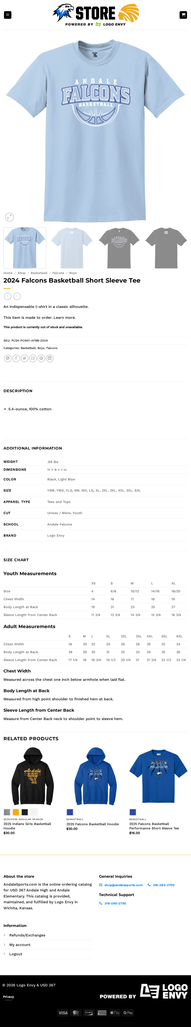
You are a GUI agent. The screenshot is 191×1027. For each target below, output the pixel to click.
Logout (15, 954)
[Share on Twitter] (24, 358)
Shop (22, 273)
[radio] (15, 812)
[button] (7, 15)
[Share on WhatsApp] (8, 358)
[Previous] (13, 131)
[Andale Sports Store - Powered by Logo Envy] (95, 15)
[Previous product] (16, 296)
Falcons (58, 273)
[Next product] (7, 296)
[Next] (178, 131)
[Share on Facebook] (16, 358)
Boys (73, 273)
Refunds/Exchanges (27, 935)
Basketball (39, 273)
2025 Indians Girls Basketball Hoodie (27, 826)
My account (20, 944)
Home (8, 273)
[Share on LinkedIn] (50, 358)
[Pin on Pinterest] (41, 358)
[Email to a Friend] (33, 358)
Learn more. (65, 317)
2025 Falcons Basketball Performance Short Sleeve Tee (154, 826)
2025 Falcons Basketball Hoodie (92, 824)
